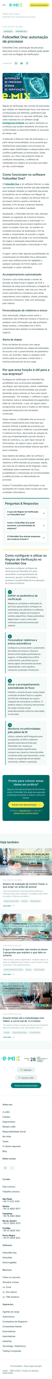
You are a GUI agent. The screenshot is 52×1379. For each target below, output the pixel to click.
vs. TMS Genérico (11, 1297)
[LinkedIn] (22, 63)
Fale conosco (9, 1186)
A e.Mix (6, 1112)
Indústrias (7, 1341)
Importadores (9, 1336)
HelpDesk (27, 1070)
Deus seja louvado (33, 1366)
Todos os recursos (11, 1277)
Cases (5, 1141)
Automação (8, 31)
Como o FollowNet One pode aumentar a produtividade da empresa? (21, 525)
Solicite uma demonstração (39, 5)
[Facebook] (27, 63)
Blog (17, 14)
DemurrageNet (9, 1262)
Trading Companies (12, 1351)
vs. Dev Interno (10, 1292)
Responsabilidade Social (14, 1131)
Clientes (6, 1117)
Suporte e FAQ (27, 1078)
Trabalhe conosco (11, 1191)
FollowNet (7, 1257)
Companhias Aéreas (12, 1326)
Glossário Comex (11, 1282)
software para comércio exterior (26, 813)
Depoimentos (9, 1122)
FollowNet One (21, 31)
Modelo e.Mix (9, 1126)
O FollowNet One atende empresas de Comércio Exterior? (23, 537)
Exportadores (9, 1331)
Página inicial (8, 14)
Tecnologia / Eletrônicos (14, 1346)
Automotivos (9, 1316)
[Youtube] (12, 1168)
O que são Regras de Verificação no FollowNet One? (22, 513)
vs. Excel (7, 1287)
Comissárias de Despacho (15, 1321)
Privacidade (16, 1366)
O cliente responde (11, 1146)
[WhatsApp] (16, 63)
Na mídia (7, 1136)
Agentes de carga (11, 1311)
